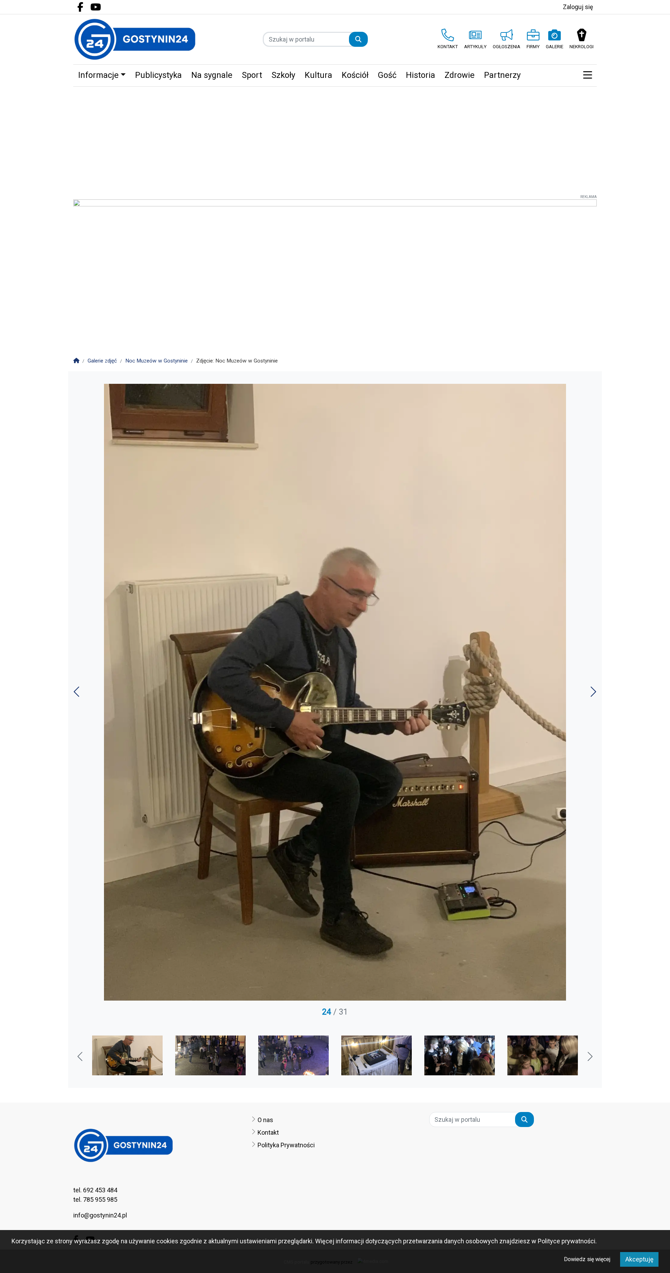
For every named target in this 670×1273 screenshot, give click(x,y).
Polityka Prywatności (286, 1145)
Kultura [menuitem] (318, 75)
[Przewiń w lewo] (80, 1057)
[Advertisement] (335, 139)
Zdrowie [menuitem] (460, 75)
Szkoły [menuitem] (283, 75)
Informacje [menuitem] (98, 75)
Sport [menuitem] (252, 75)
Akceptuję (639, 1259)
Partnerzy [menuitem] (502, 75)
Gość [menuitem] (387, 75)
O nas (265, 1120)
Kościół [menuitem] (355, 75)
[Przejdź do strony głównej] (134, 39)
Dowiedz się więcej (587, 1259)
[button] (587, 75)
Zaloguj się (578, 6)
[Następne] (593, 694)
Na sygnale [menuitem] (211, 75)
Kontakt (268, 1132)
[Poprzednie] (77, 694)
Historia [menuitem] (420, 75)
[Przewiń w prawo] (589, 1057)
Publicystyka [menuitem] (158, 75)
